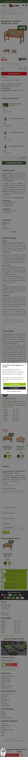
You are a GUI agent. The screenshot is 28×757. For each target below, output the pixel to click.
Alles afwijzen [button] (14, 388)
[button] (14, 391)
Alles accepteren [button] (14, 384)
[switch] (3, 755)
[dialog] (14, 378)
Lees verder (9, 381)
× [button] (24, 364)
